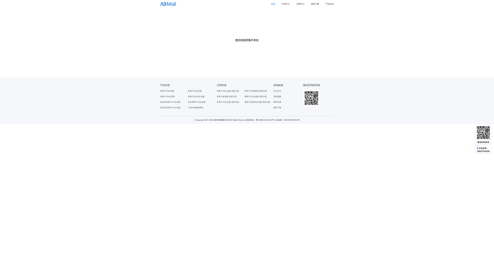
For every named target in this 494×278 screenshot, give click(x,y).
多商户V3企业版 (195, 91)
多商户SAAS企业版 (196, 96)
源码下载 (315, 4)
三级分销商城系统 (195, 107)
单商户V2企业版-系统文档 (255, 96)
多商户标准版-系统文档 (227, 96)
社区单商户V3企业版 (197, 102)
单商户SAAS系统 (167, 96)
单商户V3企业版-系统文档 (228, 91)
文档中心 (300, 4)
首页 (273, 4)
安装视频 (277, 96)
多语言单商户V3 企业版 (170, 102)
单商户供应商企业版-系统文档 (257, 102)
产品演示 (330, 4)
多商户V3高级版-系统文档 (255, 91)
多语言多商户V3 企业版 (170, 107)
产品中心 (286, 4)
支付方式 (277, 91)
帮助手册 (277, 102)
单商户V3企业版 (167, 91)
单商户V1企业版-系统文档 (228, 102)
